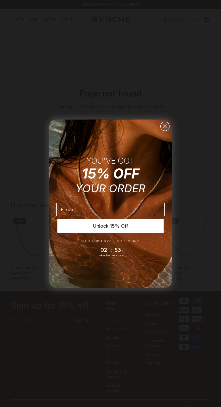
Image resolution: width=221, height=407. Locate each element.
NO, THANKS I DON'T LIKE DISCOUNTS (110, 241)
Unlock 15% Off (110, 226)
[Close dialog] (165, 126)
